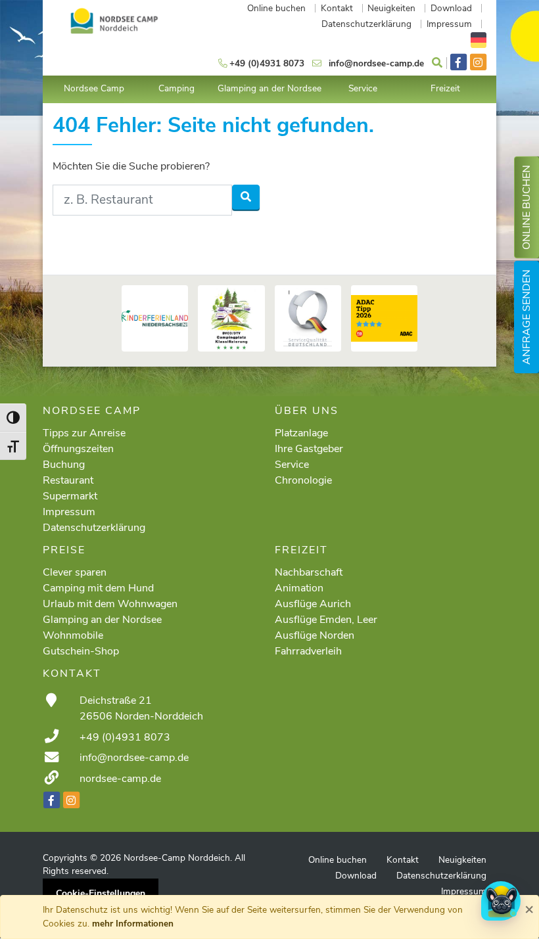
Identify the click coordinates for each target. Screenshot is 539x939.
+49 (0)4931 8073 (125, 737)
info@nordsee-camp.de (134, 757)
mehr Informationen (133, 923)
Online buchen (526, 207)
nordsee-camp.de (120, 778)
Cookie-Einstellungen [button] (100, 893)
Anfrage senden (526, 317)
